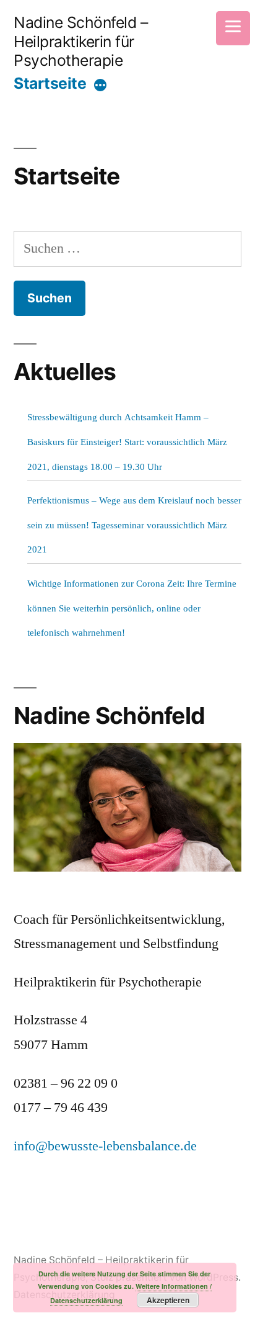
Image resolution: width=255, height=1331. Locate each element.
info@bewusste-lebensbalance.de (105, 1146)
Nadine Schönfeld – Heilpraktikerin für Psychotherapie (80, 41)
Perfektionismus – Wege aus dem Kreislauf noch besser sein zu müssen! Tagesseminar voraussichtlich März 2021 (134, 525)
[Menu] (233, 28)
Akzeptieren (168, 1300)
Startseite (50, 83)
